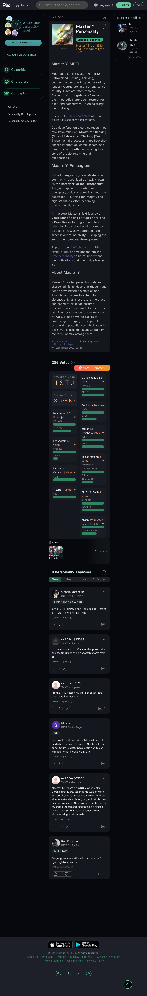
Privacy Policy (95, 960)
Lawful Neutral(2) (90, 530)
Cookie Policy (75, 960)
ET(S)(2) (86, 385)
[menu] (23, 82)
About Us (32, 956)
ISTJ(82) (57, 421)
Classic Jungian (91, 377)
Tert (66, 395)
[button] (93, 500)
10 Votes (99, 405)
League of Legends (89, 39)
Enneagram (59, 440)
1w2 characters (81, 247)
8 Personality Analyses (71, 572)
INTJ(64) (57, 427)
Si (56, 400)
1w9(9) (57, 455)
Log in (139, 4)
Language (104, 5)
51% (61, 377)
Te (61, 400)
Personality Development (22, 114)
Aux (61, 395)
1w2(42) (57, 449)
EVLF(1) (86, 437)
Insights (61, 956)
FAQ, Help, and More (108, 956)
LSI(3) (85, 409)
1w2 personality (63, 256)
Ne (72, 400)
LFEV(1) (86, 443)
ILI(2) (84, 415)
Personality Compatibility (22, 120)
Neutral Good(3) (90, 524)
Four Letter (59, 413)
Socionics (87, 405)
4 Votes (95, 432)
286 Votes (61, 362)
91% (67, 377)
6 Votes (98, 519)
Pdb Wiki (13, 107)
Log (59, 344)
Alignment (87, 519)
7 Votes (66, 489)
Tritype (57, 489)
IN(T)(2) (85, 392)
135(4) (56, 493)
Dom (56, 395)
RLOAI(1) (86, 506)
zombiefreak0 (100, 341)
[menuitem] (23, 70)
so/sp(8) (57, 476)
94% (72, 377)
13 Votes (67, 472)
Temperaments (90, 456)
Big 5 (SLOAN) (90, 492)
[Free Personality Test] (23, 31)
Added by (95, 341)
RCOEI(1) (86, 500)
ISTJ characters (79, 116)
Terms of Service (53, 960)
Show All (100, 551)
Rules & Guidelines (81, 956)
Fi (66, 400)
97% (56, 377)
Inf (72, 395)
